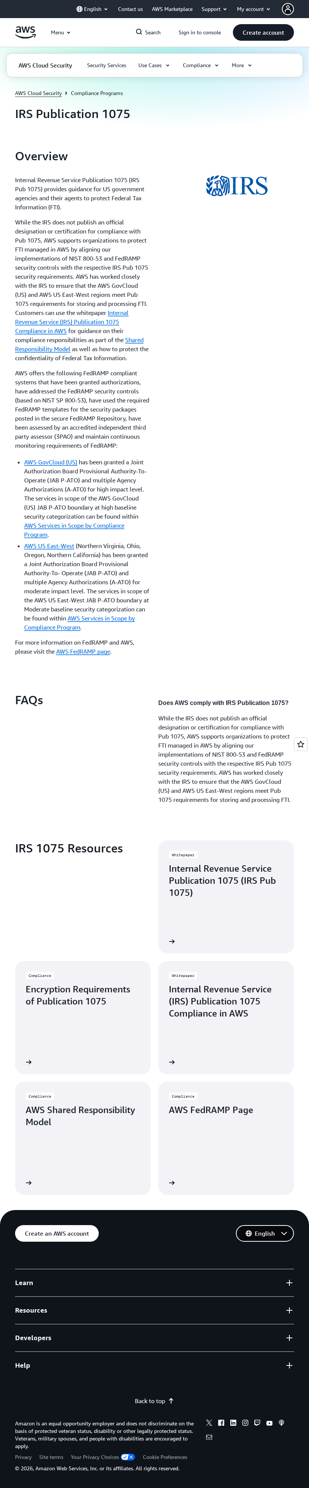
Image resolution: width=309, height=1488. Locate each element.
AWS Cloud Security (38, 93)
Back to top (150, 1401)
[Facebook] (221, 1424)
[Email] (209, 1438)
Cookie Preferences (165, 1457)
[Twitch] (257, 1424)
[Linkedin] (233, 1424)
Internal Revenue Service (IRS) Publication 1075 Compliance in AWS (71, 322)
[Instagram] (245, 1424)
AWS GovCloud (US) (50, 462)
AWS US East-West (49, 546)
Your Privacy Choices (95, 1457)
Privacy (23, 1457)
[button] (263, 32)
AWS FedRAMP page (83, 651)
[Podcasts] (281, 1424)
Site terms (51, 1457)
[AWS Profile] (288, 9)
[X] (209, 1424)
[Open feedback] (300, 744)
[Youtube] (269, 1424)
